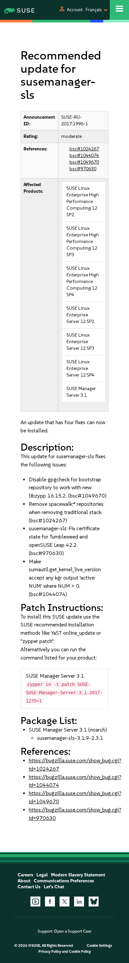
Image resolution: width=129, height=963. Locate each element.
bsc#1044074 (84, 155)
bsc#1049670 (84, 162)
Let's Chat (54, 887)
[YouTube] (35, 901)
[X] (64, 901)
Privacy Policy (49, 951)
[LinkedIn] (79, 901)
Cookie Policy (80, 951)
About (24, 881)
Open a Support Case (72, 931)
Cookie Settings (99, 945)
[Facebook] (50, 901)
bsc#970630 (82, 169)
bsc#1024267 (84, 149)
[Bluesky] (94, 901)
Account (75, 9)
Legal (42, 875)
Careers (25, 875)
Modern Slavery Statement (78, 875)
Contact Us (29, 887)
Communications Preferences (64, 881)
